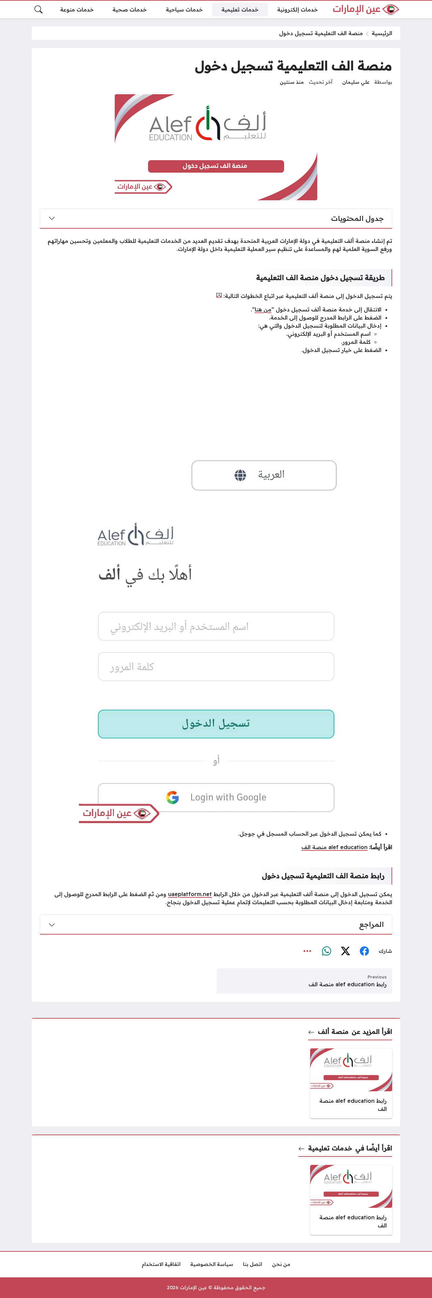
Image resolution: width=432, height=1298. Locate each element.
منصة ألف (333, 1031)
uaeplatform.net (190, 894)
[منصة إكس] (345, 951)
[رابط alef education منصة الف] (351, 1083)
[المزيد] (307, 951)
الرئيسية (382, 33)
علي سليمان (356, 82)
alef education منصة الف (334, 847)
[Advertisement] (216, 406)
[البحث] (38, 9)
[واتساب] (326, 951)
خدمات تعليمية (330, 1148)
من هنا (263, 309)
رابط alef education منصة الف (347, 984)
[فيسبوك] (364, 951)
